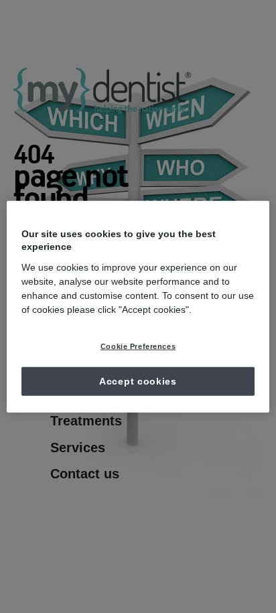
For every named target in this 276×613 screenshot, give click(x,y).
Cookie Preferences (138, 346)
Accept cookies (138, 380)
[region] (138, 306)
